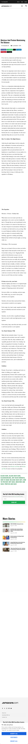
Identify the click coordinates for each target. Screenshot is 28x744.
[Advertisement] (14, 23)
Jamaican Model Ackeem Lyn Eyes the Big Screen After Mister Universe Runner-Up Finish (17, 543)
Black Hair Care (15, 476)
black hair (4, 476)
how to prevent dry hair (13, 481)
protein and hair (11, 484)
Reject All (14, 741)
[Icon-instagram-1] (6, 708)
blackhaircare (6, 478)
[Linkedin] (8, 708)
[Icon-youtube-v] (11, 708)
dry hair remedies (18, 478)
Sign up (14, 502)
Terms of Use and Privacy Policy (18, 496)
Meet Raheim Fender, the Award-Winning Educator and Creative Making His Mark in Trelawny (16, 530)
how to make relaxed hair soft (11, 480)
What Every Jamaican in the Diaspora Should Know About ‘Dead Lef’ (17, 537)
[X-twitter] (4, 708)
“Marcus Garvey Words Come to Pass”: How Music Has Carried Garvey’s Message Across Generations (17, 549)
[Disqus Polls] (14, 608)
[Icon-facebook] (2, 708)
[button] (22, 6)
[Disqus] (14, 643)
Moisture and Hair (14, 466)
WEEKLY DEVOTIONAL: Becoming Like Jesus (16, 523)
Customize (14, 737)
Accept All (14, 734)
